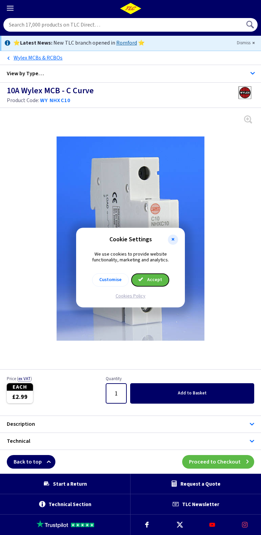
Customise (110, 279)
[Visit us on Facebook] (146, 525)
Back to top (28, 462)
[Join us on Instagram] (244, 525)
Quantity (114, 379)
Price (19, 379)
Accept (154, 279)
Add (192, 393)
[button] (173, 239)
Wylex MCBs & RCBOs (38, 58)
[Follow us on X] (179, 525)
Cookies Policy (130, 296)
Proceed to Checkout (215, 462)
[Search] (251, 25)
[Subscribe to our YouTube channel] (212, 525)
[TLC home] (130, 8)
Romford (126, 43)
